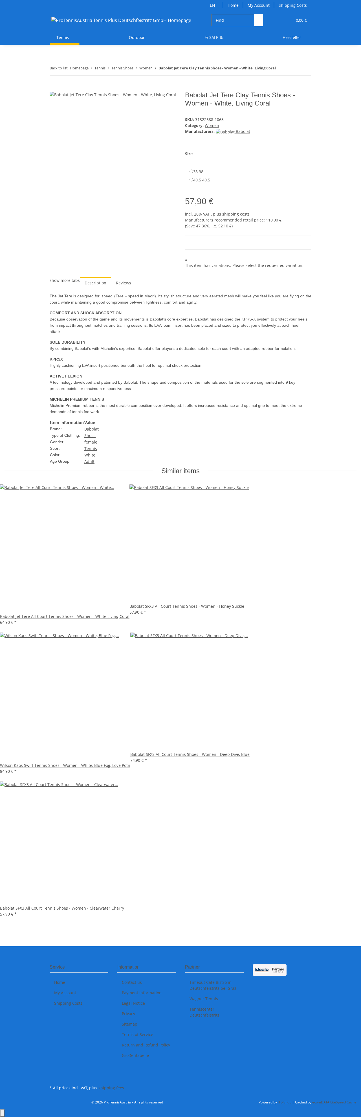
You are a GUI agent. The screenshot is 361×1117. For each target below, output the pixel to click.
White (89, 455)
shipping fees (111, 1087)
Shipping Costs (293, 5)
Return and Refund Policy (146, 1045)
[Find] (258, 20)
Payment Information (142, 992)
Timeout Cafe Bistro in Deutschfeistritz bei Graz (213, 985)
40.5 (201, 180)
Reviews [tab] (123, 283)
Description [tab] (95, 283)
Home (233, 5)
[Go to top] (2, 1113)
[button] (276, 20)
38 (198, 171)
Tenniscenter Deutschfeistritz (204, 1012)
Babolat (91, 429)
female (90, 442)
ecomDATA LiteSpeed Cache (334, 1102)
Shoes (90, 435)
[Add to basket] (54, 88)
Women (212, 125)
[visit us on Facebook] (54, 1071)
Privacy (128, 1013)
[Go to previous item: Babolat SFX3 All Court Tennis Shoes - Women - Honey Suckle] (280, 69)
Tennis (90, 448)
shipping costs (236, 214)
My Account (259, 5)
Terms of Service (137, 1034)
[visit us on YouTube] (54, 1077)
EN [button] (213, 5)
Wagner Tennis (204, 998)
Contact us (132, 982)
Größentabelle (135, 1055)
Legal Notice (133, 1003)
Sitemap (129, 1024)
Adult (89, 461)
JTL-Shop (285, 1102)
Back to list (59, 68)
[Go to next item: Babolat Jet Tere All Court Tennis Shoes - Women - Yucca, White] (290, 69)
